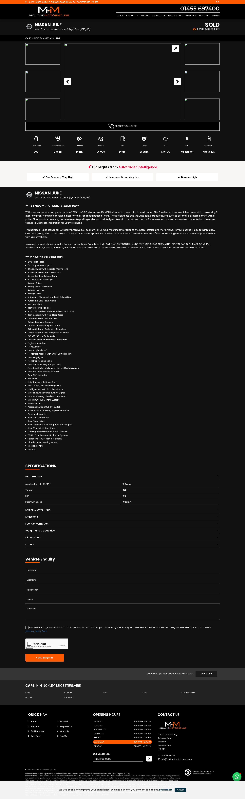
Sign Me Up (206, 674)
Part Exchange (175, 16)
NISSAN (48, 38)
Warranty (191, 16)
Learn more (166, 789)
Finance (145, 16)
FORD (144, 693)
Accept (180, 790)
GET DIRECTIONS (101, 754)
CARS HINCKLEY (33, 38)
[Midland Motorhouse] (49, 11)
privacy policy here (36, 631)
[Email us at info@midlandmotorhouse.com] (217, 2)
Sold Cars (204, 16)
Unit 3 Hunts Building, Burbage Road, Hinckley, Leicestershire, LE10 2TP (63, 2)
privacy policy (51, 769)
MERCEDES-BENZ (188, 693)
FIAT (105, 693)
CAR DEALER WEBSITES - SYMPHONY (202, 773)
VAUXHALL (69, 698)
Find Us (216, 16)
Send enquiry (44, 658)
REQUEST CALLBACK (126, 126)
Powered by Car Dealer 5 (203, 771)
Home (120, 16)
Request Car (158, 16)
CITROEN (68, 693)
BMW (27, 693)
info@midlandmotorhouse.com (176, 759)
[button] (236, 776)
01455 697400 (200, 9)
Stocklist (130, 16)
